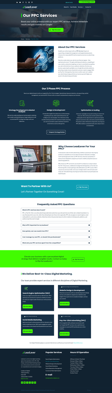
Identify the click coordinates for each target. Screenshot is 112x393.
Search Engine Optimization (53, 359)
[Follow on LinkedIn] (17, 2)
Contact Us (88, 7)
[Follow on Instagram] (29, 2)
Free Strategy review (87, 2)
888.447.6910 (69, 2)
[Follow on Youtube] (20, 2)
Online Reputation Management (54, 368)
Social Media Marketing (51, 366)
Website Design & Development (54, 363)
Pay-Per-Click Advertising (52, 361)
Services (80, 7)
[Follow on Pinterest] (32, 2)
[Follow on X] (26, 2)
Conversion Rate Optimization (53, 370)
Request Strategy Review (57, 132)
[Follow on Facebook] (23, 2)
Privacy (89, 390)
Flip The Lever (83, 187)
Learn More (28, 306)
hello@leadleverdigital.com (52, 378)
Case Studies (73, 7)
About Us (66, 7)
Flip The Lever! (56, 30)
